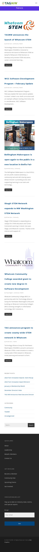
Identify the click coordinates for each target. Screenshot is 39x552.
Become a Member (10, 474)
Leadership (8, 450)
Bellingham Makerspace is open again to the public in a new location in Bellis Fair (19, 160)
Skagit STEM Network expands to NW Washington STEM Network (19, 208)
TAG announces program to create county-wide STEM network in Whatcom (18, 333)
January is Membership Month (14, 386)
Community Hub (9, 478)
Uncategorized (9, 416)
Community (15, 43)
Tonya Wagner (9, 292)
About (6, 446)
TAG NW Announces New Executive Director (19, 395)
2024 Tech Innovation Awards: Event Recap (18, 378)
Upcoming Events (10, 482)
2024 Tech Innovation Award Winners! (17, 382)
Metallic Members (10, 454)
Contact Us (8, 458)
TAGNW (21, 43)
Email (7, 510)
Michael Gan (9, 43)
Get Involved (8, 486)
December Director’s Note (13, 390)
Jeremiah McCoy (10, 168)
